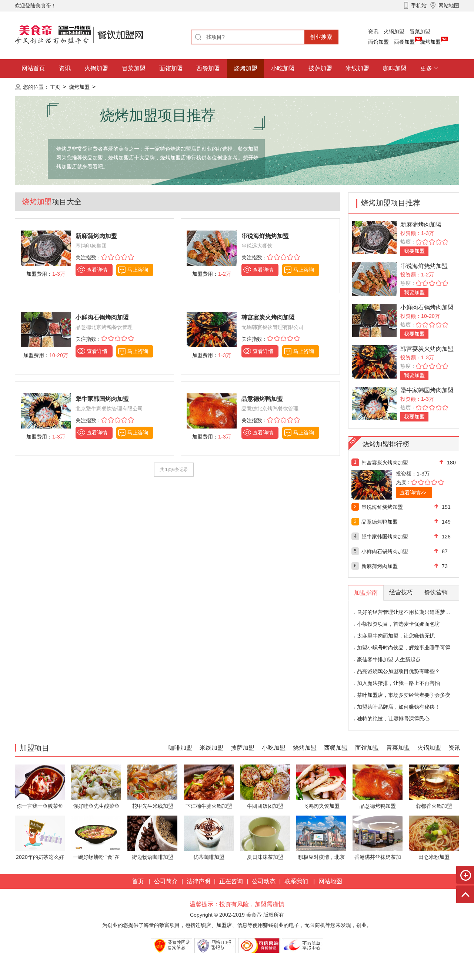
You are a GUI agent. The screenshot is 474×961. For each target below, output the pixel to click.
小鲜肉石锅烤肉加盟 (427, 307)
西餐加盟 (404, 42)
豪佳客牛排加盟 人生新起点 (389, 659)
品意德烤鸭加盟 (379, 522)
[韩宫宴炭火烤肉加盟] (374, 361)
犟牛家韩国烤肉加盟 (427, 390)
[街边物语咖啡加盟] (152, 833)
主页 (55, 87)
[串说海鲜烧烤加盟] (374, 278)
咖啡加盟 (395, 68)
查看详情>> (413, 492)
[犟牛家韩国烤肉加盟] (374, 403)
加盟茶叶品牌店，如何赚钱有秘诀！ (398, 707)
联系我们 (296, 881)
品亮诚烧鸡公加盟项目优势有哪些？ (398, 671)
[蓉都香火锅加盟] (434, 782)
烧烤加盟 (430, 42)
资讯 (373, 31)
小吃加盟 (283, 68)
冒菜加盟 (420, 31)
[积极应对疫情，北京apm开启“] (321, 833)
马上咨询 (137, 270)
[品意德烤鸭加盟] (378, 782)
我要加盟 (414, 251)
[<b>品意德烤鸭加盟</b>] (212, 410)
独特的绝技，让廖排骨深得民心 (393, 719)
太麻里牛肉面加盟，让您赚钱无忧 (396, 636)
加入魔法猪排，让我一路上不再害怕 (398, 683)
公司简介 (166, 881)
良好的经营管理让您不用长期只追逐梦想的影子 (411, 612)
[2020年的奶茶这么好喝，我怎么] (40, 833)
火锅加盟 (394, 31)
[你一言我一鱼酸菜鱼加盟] (40, 782)
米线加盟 (357, 68)
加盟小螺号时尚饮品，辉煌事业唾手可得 (403, 648)
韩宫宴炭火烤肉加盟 (427, 349)
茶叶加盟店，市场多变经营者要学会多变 (403, 695)
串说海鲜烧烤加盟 (424, 266)
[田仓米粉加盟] (434, 833)
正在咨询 (231, 881)
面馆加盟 (378, 42)
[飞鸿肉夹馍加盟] (321, 782)
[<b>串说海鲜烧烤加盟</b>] (212, 248)
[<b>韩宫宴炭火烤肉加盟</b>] (212, 329)
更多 (426, 68)
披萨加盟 (320, 68)
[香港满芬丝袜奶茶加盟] (378, 833)
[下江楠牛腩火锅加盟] (209, 782)
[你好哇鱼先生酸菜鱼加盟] (96, 782)
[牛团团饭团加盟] (265, 782)
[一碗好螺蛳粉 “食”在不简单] (96, 833)
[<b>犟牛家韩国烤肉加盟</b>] (46, 410)
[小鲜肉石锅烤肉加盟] (374, 320)
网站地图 (330, 881)
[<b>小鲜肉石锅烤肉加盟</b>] (46, 329)
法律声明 (198, 881)
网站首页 (33, 68)
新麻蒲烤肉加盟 (421, 224)
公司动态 (264, 881)
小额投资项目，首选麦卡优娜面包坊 (398, 624)
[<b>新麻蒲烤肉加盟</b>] (46, 248)
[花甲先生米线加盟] (152, 782)
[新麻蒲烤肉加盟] (374, 237)
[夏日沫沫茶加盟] (265, 833)
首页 (138, 881)
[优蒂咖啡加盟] (209, 833)
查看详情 (97, 270)
